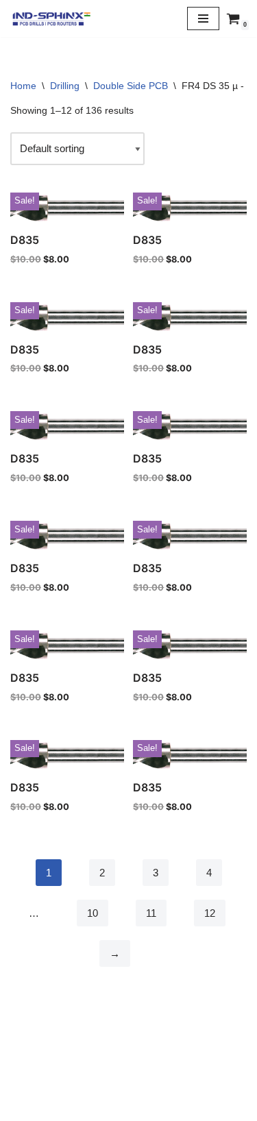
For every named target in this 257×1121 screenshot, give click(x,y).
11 (151, 913)
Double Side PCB (130, 85)
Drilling (64, 85)
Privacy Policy (129, 1077)
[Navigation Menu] (203, 18)
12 (209, 913)
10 (92, 913)
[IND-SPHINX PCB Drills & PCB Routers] (51, 18)
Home (23, 85)
